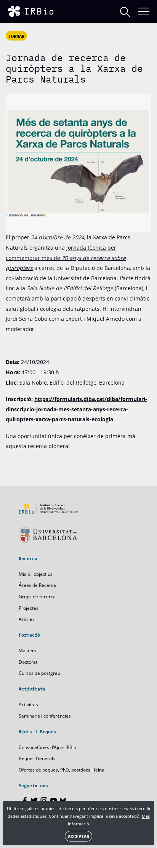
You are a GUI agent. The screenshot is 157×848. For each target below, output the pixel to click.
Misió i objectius (36, 574)
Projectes (28, 608)
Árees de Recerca (37, 585)
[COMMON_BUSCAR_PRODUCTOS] (125, 12)
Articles (27, 619)
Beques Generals (37, 758)
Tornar (16, 35)
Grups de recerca (37, 596)
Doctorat (28, 662)
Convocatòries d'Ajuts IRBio (47, 747)
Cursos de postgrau (39, 673)
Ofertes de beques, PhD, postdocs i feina (61, 770)
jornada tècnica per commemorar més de (66, 257)
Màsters (27, 650)
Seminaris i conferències (45, 716)
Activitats (28, 704)
